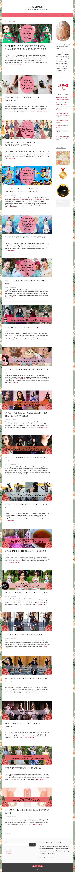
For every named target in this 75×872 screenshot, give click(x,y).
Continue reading (16, 64)
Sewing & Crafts (35, 15)
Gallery (54, 15)
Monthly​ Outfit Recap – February (23, 768)
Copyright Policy (9, 853)
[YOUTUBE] (33, 866)
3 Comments (14, 104)
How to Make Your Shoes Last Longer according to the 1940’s (63, 115)
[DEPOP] (41, 866)
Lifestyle (46, 15)
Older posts (8, 833)
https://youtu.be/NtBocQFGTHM (16, 379)
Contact (62, 15)
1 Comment (12, 149)
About (12, 15)
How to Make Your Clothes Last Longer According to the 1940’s (63, 138)
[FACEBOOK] (39, 866)
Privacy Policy (8, 850)
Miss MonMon (37, 7)
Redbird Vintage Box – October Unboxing (27, 369)
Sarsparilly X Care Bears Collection (25, 237)
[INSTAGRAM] (36, 866)
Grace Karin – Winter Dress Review (24, 634)
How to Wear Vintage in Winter (22, 327)
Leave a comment (14, 52)
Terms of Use (8, 851)
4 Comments (12, 511)
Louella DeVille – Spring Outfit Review (26, 593)
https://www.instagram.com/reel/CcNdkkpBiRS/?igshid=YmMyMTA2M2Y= (24, 200)
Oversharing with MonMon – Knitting (25, 551)
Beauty (25, 15)
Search (6, 842)
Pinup (18, 15)
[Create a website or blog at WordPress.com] (37, 869)
